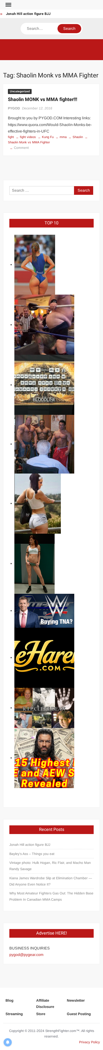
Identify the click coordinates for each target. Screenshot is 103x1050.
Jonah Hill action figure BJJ (28, 13)
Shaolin (78, 137)
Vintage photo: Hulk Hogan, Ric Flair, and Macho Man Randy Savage (50, 866)
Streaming (14, 1014)
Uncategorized (20, 91)
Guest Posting (79, 1014)
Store (40, 1014)
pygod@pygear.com (26, 955)
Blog (9, 1000)
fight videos (28, 137)
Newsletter (76, 1000)
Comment (21, 148)
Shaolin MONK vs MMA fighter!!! (42, 99)
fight (11, 137)
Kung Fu (48, 137)
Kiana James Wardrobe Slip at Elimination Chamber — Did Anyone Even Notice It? (50, 881)
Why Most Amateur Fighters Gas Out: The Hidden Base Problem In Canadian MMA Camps (51, 896)
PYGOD (14, 108)
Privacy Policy (89, 1042)
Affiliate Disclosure (45, 1003)
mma (63, 137)
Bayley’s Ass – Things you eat (31, 854)
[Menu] (8, 5)
